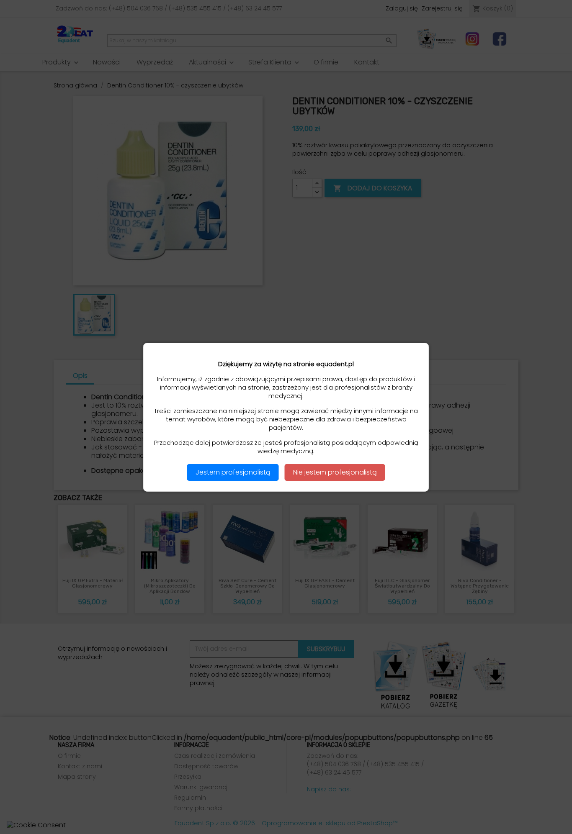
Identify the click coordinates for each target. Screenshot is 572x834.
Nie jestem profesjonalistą (335, 472)
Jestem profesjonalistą (233, 472)
